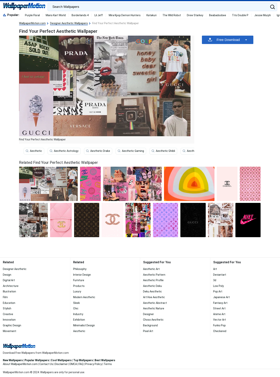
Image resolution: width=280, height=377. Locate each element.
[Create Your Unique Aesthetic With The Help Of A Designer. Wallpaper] (86, 220)
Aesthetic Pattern (154, 274)
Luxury (77, 291)
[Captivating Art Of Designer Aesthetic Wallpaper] (248, 220)
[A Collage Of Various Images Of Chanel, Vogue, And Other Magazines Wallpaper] (138, 220)
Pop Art (217, 291)
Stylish (7, 308)
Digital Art (9, 280)
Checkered (219, 331)
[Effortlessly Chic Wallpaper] (189, 184)
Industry (78, 314)
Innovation (9, 319)
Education (9, 302)
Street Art (219, 308)
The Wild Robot (171, 15)
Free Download (228, 40)
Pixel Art (148, 331)
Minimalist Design (84, 325)
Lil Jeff (98, 15)
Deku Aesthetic (152, 291)
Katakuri (151, 15)
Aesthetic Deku (152, 285)
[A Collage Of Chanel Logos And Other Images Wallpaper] (33, 220)
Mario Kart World (56, 15)
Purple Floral (32, 15)
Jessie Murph (262, 15)
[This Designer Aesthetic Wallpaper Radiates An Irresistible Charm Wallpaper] (250, 184)
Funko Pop (219, 325)
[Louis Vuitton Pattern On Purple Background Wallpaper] (165, 220)
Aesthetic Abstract (155, 302)
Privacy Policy (93, 364)
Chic (75, 308)
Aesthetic (36, 150)
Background (150, 325)
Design (7, 274)
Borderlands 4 (80, 15)
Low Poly (218, 285)
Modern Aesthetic (84, 297)
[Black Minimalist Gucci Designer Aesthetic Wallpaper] (193, 220)
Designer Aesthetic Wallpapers (69, 23)
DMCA (73, 364)
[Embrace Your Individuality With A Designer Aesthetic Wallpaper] (112, 220)
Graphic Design (12, 325)
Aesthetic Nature (153, 308)
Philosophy (79, 269)
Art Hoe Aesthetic (154, 297)
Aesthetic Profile (153, 280)
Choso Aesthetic (153, 319)
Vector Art (219, 319)
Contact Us (46, 364)
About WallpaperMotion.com (20, 364)
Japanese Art (221, 297)
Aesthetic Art (151, 269)
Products (79, 285)
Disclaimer (61, 364)
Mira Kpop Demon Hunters (125, 15)
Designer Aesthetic (14, 269)
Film (5, 297)
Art (215, 269)
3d (214, 280)
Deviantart (219, 274)
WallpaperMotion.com (32, 23)
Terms (108, 364)
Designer (148, 314)
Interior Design (82, 274)
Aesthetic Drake (100, 150)
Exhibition (79, 319)
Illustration (9, 291)
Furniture (78, 280)
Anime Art (219, 314)
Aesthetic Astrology (66, 150)
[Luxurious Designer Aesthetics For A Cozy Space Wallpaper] (61, 220)
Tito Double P (240, 15)
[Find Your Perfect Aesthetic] (48, 184)
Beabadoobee (217, 15)
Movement (9, 331)
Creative (8, 314)
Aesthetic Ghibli (165, 150)
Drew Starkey (195, 15)
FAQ (81, 364)
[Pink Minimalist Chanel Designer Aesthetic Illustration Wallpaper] (227, 184)
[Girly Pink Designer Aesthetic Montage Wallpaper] (132, 184)
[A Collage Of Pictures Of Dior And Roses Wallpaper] (220, 220)
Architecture (10, 285)
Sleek (76, 302)
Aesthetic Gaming (133, 150)
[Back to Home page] (24, 7)
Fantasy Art (220, 302)
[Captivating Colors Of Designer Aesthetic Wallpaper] (90, 184)
